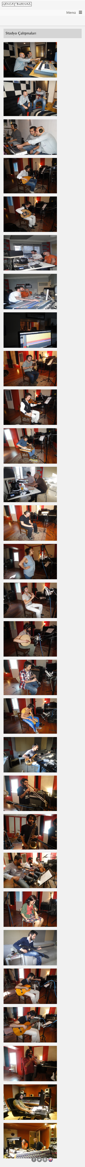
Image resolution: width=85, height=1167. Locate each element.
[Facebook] (33, 1159)
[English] (50, 1159)
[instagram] (44, 1159)
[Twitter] (39, 1159)
